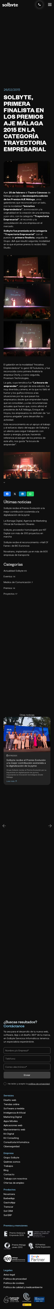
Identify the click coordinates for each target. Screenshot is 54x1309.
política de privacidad (39, 1083)
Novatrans (9, 1194)
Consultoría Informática (16, 1142)
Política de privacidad (15, 1278)
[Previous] (4, 826)
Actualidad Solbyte (15, 570)
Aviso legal (9, 1274)
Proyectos (10, 593)
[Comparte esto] (7, 494)
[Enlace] (39, 4)
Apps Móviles (11, 1121)
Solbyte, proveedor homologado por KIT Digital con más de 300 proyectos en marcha (25, 533)
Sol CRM (8, 1211)
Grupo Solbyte (11, 1157)
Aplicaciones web (13, 1125)
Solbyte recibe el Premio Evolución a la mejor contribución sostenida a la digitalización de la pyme (24, 511)
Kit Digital (9, 1133)
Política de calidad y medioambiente (23, 1287)
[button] (50, 4)
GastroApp (9, 1202)
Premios (9, 588)
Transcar (8, 1206)
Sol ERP (8, 1215)
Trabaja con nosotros (15, 1178)
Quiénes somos (12, 1161)
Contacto (9, 1174)
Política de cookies (14, 1283)
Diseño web (10, 1100)
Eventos (9, 576)
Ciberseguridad (12, 1146)
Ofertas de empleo (14, 1182)
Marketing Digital (13, 1116)
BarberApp (9, 1198)
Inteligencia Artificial (15, 1112)
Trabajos (8, 1166)
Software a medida (14, 1108)
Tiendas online (11, 1104)
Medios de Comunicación (18, 582)
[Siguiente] (50, 826)
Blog (6, 1170)
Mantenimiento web (14, 1129)
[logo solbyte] (10, 4)
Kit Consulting (11, 1138)
